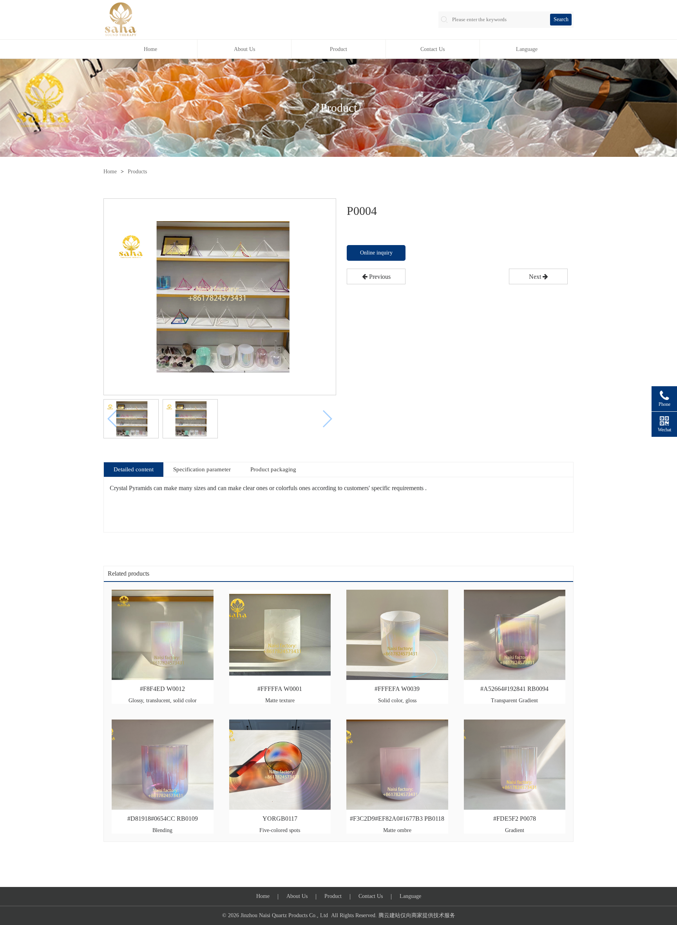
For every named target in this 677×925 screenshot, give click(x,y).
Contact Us (432, 49)
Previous (379, 276)
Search (561, 19)
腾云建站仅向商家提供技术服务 (416, 915)
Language (527, 49)
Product (338, 49)
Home (150, 49)
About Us (244, 49)
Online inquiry (376, 253)
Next (536, 276)
